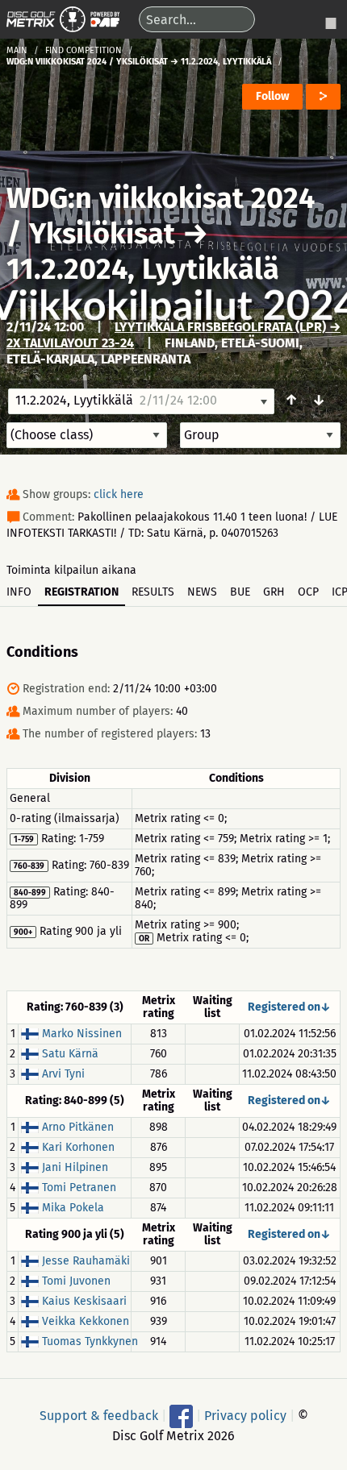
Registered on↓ (289, 1007)
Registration (81, 592)
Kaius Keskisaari (84, 1301)
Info (18, 592)
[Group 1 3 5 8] (260, 435)
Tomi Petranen (79, 1187)
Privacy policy (245, 1414)
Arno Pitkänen (78, 1127)
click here (119, 494)
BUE (240, 592)
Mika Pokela (73, 1208)
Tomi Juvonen (76, 1281)
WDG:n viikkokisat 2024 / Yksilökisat (160, 216)
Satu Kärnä (70, 1054)
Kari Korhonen (78, 1147)
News (202, 592)
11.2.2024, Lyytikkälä (142, 269)
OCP (308, 592)
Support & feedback (99, 1414)
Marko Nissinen (82, 1033)
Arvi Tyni (63, 1074)
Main (16, 50)
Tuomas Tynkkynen (90, 1341)
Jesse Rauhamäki (86, 1261)
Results (153, 592)
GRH (274, 592)
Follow (272, 96)
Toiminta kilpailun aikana (71, 570)
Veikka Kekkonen (85, 1321)
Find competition (83, 50)
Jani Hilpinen (75, 1167)
